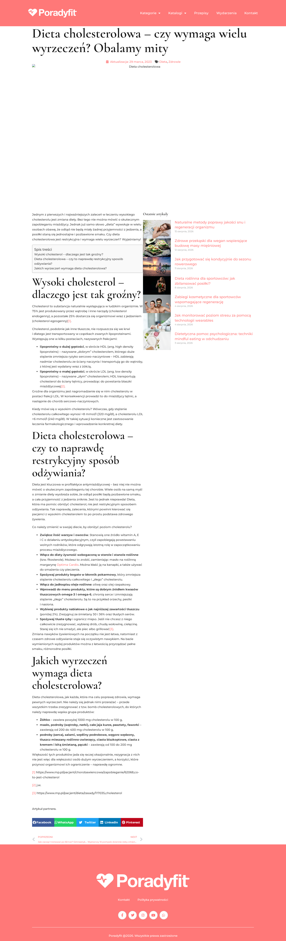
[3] (111, 629)
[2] (63, 386)
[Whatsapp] (164, 915)
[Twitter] (132, 915)
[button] (43, 822)
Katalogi (175, 13)
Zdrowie (174, 62)
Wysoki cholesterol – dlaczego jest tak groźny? (68, 254)
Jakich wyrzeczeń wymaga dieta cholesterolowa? (70, 268)
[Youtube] (153, 915)
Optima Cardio (68, 565)
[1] (69, 321)
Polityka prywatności (153, 900)
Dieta (163, 62)
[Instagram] (143, 915)
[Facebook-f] (122, 915)
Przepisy (201, 13)
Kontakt (251, 13)
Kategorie (148, 13)
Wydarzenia (226, 13)
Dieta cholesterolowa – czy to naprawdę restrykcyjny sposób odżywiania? (78, 261)
